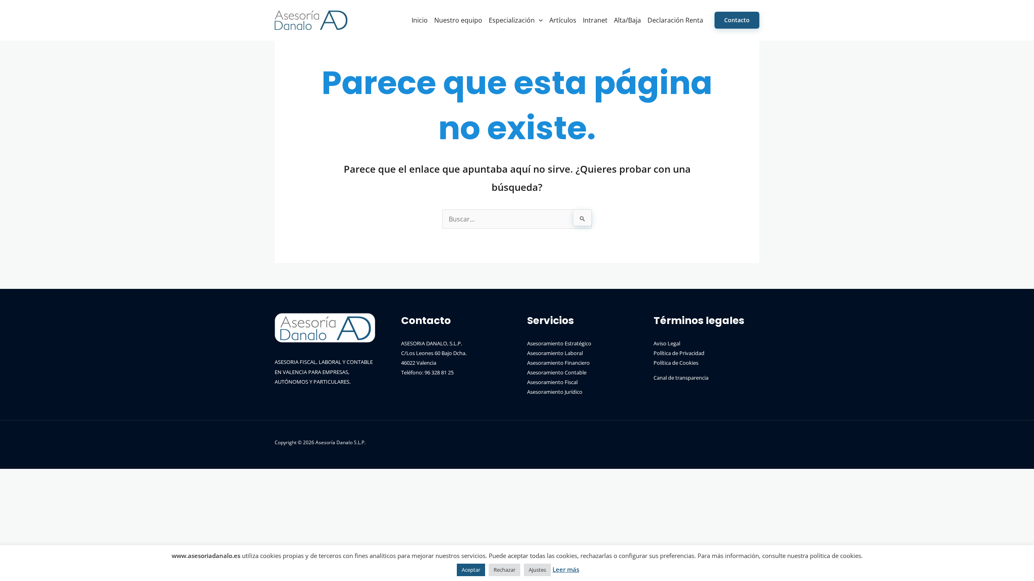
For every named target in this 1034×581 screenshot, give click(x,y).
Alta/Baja (627, 20)
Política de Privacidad (679, 353)
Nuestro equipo (458, 20)
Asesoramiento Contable (556, 372)
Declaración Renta (675, 20)
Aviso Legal (667, 343)
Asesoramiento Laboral (555, 353)
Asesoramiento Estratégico (559, 343)
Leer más (566, 569)
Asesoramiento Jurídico (554, 391)
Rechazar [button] (504, 569)
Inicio (420, 20)
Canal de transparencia (681, 377)
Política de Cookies (676, 362)
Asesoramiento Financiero (558, 362)
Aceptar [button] (471, 569)
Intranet (595, 20)
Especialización (512, 20)
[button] (539, 20)
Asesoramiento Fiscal (552, 382)
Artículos (562, 20)
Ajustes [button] (537, 569)
